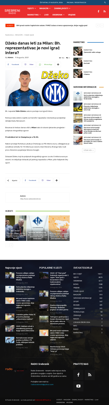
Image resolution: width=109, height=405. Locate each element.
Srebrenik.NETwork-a (43, 400)
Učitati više (88, 150)
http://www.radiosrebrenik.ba (30, 199)
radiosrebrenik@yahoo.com (42, 384)
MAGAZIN (19, 35)
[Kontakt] (77, 62)
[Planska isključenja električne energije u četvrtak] (77, 107)
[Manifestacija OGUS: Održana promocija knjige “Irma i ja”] (43, 349)
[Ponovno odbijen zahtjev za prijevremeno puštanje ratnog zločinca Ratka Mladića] (15, 228)
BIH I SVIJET (15, 231)
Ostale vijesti (29, 35)
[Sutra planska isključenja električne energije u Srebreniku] (37, 228)
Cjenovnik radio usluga (92, 52)
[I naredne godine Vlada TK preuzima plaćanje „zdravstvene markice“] (9, 317)
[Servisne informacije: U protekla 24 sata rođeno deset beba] (77, 140)
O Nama (87, 74)
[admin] (12, 197)
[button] (105, 3)
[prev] (97, 25)
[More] (58, 64)
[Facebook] (98, 11)
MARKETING (88, 50)
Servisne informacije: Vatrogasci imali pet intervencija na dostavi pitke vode (92, 130)
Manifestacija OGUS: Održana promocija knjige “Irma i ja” (59, 349)
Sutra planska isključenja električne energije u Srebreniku (37, 236)
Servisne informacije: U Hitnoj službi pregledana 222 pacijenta (93, 119)
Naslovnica (9, 35)
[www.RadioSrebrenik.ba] (16, 369)
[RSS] (104, 11)
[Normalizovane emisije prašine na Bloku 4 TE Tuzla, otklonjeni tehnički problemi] (9, 340)
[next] (102, 25)
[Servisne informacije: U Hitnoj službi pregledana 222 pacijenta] (77, 118)
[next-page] (11, 245)
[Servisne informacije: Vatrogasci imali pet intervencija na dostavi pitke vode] (77, 129)
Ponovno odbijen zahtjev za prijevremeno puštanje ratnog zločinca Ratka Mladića (16, 236)
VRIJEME (59, 231)
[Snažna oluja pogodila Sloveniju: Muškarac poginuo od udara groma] (43, 307)
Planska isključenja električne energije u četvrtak (91, 108)
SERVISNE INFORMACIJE (37, 232)
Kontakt (87, 63)
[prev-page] (7, 245)
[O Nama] (77, 73)
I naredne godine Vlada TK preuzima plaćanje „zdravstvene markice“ (46, 25)
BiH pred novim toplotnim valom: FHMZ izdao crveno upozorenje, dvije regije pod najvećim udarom (59, 236)
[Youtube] (78, 386)
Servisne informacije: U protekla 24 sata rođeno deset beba (93, 141)
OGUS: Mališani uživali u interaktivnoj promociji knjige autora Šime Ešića (25, 328)
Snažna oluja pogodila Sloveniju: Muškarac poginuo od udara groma (59, 307)
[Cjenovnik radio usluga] (77, 51)
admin (10, 57)
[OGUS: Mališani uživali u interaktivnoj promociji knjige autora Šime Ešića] (9, 328)
